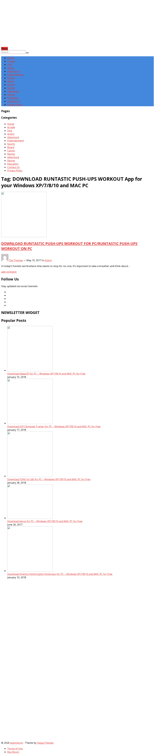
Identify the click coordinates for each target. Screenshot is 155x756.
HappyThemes (45, 742)
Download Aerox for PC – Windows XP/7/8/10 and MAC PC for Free (44, 521)
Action (10, 68)
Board (10, 81)
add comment (8, 271)
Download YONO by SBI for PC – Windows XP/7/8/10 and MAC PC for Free (48, 479)
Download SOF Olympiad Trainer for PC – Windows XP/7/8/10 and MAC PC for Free (54, 426)
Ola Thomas (16, 260)
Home (10, 58)
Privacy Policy (14, 104)
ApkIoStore (16, 742)
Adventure (13, 71)
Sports (11, 78)
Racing (11, 88)
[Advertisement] (77, 26)
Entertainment (15, 74)
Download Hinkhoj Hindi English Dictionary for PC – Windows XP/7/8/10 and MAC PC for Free (59, 574)
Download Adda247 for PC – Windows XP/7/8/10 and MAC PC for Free (46, 373)
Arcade (11, 61)
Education (12, 98)
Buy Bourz (13, 752)
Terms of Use (15, 748)
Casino (11, 84)
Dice (9, 64)
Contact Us (13, 101)
